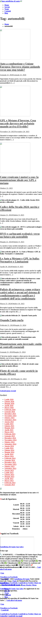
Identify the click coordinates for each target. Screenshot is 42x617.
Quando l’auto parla (11, 320)
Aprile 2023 (8, 479)
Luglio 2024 (8, 448)
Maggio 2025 (9, 428)
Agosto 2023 (9, 470)
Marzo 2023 (9, 481)
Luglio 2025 (8, 424)
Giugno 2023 (9, 475)
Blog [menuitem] (6, 597)
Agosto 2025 (9, 422)
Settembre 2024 (10, 444)
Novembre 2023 (10, 464)
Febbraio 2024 (9, 458)
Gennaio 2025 (9, 436)
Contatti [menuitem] (7, 595)
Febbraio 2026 (9, 410)
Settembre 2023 (10, 468)
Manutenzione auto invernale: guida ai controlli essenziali (21, 345)
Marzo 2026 (9, 408)
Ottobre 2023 (9, 466)
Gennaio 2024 (9, 460)
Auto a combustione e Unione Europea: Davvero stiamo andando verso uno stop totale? (20, 66)
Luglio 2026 (8, 399)
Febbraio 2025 (9, 434)
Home (6, 5)
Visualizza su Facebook (9, 577)
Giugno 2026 (9, 401)
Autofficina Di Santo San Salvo (12, 547)
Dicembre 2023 (10, 462)
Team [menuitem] (6, 593)
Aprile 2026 (8, 406)
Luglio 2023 (8, 472)
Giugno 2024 (9, 450)
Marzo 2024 (9, 456)
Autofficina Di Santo (22, 579)
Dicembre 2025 (10, 414)
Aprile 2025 (8, 430)
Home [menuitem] (6, 589)
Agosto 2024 (9, 446)
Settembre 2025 (10, 420)
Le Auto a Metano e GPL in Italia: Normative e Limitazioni (19, 260)
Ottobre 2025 (9, 418)
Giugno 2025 (9, 426)
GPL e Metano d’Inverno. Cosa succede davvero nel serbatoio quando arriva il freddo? (18, 123)
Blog (6, 13)
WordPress (4, 583)
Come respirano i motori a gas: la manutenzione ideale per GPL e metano (19, 180)
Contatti (7, 11)
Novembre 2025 (10, 416)
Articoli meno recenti (8, 391)
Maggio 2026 (9, 403)
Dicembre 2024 (10, 438)
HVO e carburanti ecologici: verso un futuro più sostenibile (20, 235)
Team (6, 9)
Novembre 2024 (10, 440)
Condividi (5, 610)
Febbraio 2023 (9, 483)
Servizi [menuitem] (7, 591)
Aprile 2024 (8, 454)
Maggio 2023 (9, 477)
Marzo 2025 (9, 432)
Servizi (7, 7)
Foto (2, 573)
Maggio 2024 (9, 452)
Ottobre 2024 (9, 442)
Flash (14, 581)
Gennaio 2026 (9, 412)
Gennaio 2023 (9, 485)
